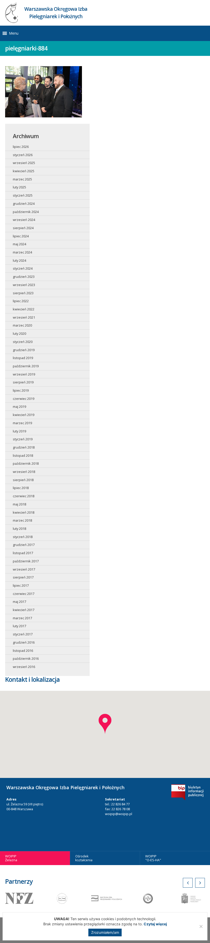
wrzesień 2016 (24, 666)
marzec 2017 (22, 618)
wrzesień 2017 (24, 569)
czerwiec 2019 (23, 398)
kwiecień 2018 (23, 512)
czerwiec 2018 (23, 496)
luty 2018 (19, 528)
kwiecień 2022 (23, 309)
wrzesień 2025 (24, 162)
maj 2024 (19, 244)
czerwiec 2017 (23, 593)
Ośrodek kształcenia (83, 858)
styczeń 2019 (23, 439)
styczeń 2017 (23, 634)
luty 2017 (19, 626)
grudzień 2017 (24, 544)
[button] (13, 33)
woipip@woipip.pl (118, 814)
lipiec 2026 (21, 146)
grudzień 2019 (24, 350)
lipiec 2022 (21, 301)
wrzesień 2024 (24, 219)
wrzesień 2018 (24, 471)
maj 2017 (19, 601)
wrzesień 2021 (24, 317)
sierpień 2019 (23, 382)
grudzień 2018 (24, 447)
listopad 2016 (23, 650)
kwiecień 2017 (23, 609)
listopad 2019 (23, 358)
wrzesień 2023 (24, 284)
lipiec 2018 (21, 487)
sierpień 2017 (23, 577)
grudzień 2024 (24, 203)
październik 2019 (26, 366)
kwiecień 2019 (23, 414)
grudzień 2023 (24, 276)
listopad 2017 (23, 553)
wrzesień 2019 (24, 374)
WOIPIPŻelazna (11, 858)
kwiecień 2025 (23, 171)
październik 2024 (26, 211)
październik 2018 (26, 463)
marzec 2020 (22, 325)
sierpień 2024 (23, 228)
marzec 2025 (22, 179)
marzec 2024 (22, 252)
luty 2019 (19, 431)
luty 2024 (19, 260)
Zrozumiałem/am (105, 932)
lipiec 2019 (21, 390)
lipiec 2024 (21, 236)
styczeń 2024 (23, 268)
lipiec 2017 (21, 585)
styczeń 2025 (23, 195)
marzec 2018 (22, 520)
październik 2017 (26, 561)
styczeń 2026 (23, 155)
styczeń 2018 (23, 536)
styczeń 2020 (23, 341)
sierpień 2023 (23, 293)
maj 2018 (19, 504)
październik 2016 (26, 658)
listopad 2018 (23, 455)
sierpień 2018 (23, 480)
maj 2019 (19, 406)
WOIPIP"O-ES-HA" (153, 858)
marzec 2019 (22, 423)
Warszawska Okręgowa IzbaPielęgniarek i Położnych (55, 12)
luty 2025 (19, 187)
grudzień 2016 (24, 642)
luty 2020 (19, 333)
